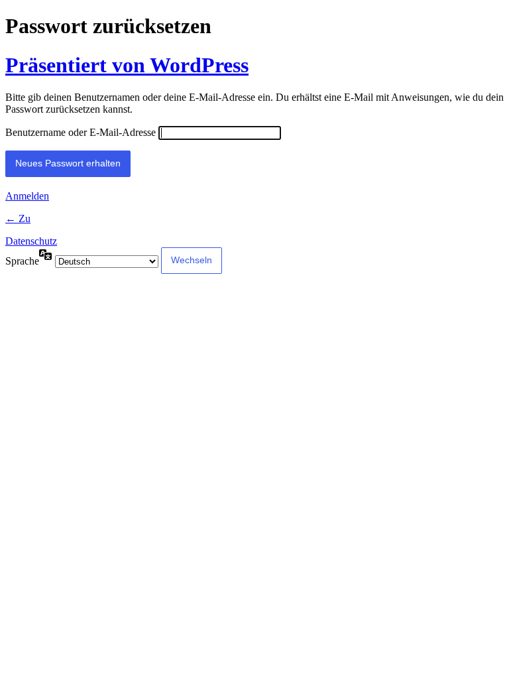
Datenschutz (31, 241)
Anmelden (27, 196)
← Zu (17, 218)
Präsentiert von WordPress (127, 65)
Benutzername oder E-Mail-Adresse (80, 132)
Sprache (22, 261)
